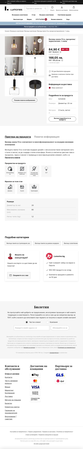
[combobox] (36, 8)
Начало (7, 31)
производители (54, 353)
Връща (7, 387)
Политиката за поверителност (66, 347)
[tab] (18, 137)
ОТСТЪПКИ (40, 19)
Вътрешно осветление (16, 31)
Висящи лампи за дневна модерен (47, 243)
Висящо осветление (30, 31)
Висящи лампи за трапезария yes (18, 243)
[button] (14, 66)
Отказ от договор (12, 374)
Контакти (8, 377)
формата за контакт (29, 347)
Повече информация (46, 136)
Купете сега (61, 23)
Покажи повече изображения (24, 100)
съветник (8, 419)
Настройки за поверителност (18, 432)
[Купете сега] (41, 25)
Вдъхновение (10, 416)
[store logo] (13, 8)
